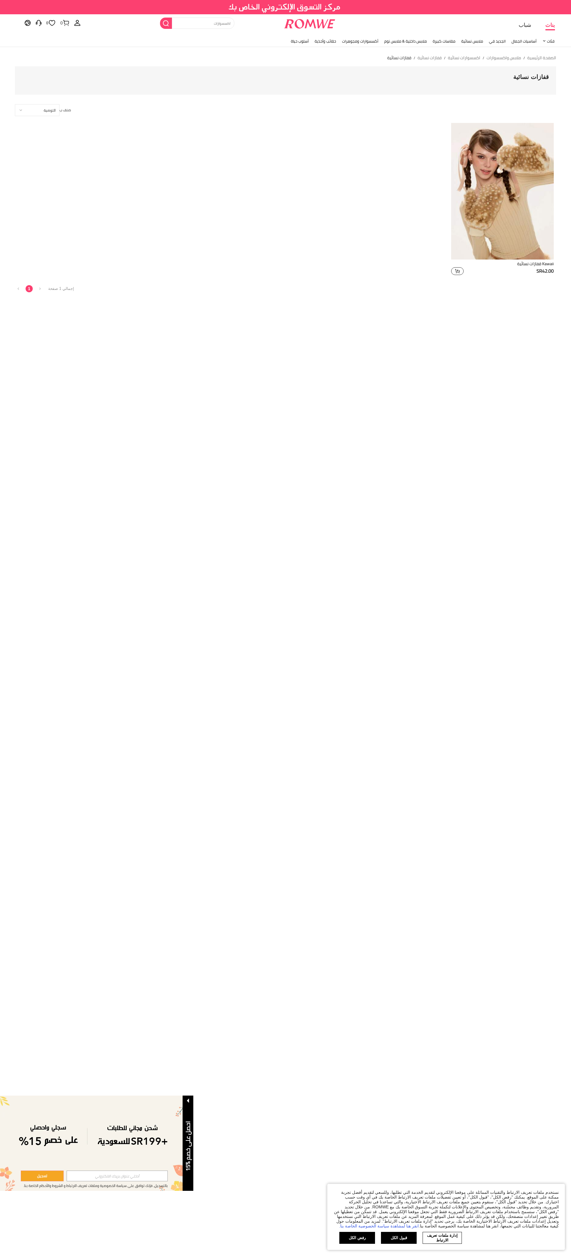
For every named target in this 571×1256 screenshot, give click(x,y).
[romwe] (309, 22)
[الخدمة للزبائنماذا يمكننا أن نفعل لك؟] (38, 22)
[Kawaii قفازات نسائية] (502, 191)
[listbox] (77, 22)
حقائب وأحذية (325, 41)
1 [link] (29, 288)
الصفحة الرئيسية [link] (541, 57)
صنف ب (65, 110)
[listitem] (502, 200)
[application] (37, 110)
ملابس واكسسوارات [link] (504, 57)
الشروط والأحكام (51, 1185)
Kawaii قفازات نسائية (535, 263)
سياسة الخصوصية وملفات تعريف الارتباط (96, 1185)
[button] (457, 271)
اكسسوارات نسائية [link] (464, 57)
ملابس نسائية (472, 41)
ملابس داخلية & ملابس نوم (405, 41)
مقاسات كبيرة (444, 41)
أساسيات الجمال (524, 41)
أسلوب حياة (300, 41)
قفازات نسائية (531, 77)
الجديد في (497, 41)
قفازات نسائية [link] (430, 57)
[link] (285, 7)
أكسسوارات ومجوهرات (360, 41)
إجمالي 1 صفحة (61, 288)
